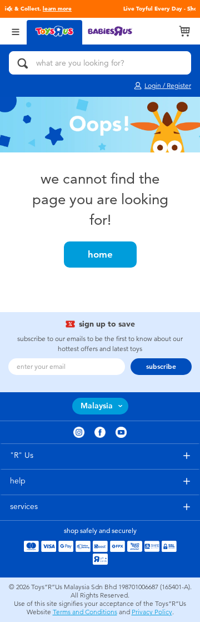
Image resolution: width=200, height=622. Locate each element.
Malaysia (97, 406)
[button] (8, 8)
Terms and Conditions (85, 612)
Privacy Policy (152, 612)
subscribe (161, 367)
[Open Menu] (15, 31)
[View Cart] (184, 31)
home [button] (100, 254)
